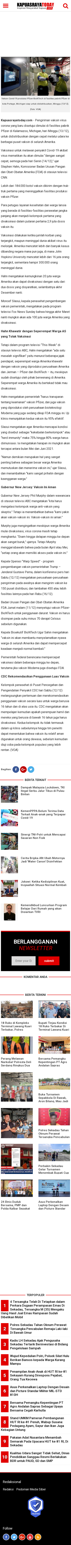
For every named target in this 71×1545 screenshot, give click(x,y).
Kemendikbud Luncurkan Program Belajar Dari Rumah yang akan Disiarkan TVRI (44, 908)
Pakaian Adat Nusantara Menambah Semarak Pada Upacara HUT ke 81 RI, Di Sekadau (39, 1441)
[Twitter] (31, 769)
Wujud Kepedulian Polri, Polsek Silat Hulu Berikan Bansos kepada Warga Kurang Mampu (39, 1360)
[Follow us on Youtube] (30, 1537)
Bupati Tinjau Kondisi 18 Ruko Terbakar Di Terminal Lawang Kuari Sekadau (53, 1028)
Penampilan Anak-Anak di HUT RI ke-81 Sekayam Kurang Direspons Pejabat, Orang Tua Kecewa (38, 1375)
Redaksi (8, 1489)
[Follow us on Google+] (22, 1537)
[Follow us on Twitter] (14, 1537)
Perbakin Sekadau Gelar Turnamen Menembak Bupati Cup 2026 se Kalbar (53, 1171)
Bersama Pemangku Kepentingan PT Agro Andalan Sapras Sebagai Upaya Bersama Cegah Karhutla (36, 1406)
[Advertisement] (35, 28)
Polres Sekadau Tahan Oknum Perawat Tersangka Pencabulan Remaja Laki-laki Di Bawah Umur (54, 1137)
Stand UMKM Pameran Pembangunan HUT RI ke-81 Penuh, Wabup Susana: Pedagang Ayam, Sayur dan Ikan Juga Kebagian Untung (32, 1424)
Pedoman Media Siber (31, 1489)
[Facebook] (15, 769)
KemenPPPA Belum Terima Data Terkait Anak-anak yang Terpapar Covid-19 (43, 814)
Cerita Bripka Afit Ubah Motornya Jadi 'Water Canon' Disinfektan (43, 859)
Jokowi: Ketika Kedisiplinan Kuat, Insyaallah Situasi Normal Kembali (43, 883)
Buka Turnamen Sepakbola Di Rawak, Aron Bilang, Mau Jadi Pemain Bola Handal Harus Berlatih (53, 1101)
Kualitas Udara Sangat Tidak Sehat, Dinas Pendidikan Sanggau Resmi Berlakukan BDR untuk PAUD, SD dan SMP (39, 1457)
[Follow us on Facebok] (6, 1537)
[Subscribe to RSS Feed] (38, 1537)
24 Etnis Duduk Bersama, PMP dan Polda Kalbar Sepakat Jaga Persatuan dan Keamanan (15, 1208)
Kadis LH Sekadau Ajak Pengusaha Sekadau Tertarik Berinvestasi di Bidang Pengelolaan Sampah (39, 1344)
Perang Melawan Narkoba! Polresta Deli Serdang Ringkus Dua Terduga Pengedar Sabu (16, 1065)
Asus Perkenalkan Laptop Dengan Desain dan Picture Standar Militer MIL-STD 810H (53, 1207)
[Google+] (23, 769)
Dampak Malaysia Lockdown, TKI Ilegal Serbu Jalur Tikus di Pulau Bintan (43, 791)
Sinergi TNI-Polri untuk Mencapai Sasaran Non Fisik (43, 836)
